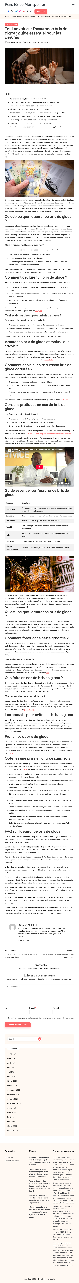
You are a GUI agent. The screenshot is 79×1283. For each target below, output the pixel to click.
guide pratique (29, 710)
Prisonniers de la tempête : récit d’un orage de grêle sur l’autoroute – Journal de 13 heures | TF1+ (39, 1161)
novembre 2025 (13, 1094)
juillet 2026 (11, 1058)
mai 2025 (11, 1121)
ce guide (38, 311)
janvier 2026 (12, 1085)
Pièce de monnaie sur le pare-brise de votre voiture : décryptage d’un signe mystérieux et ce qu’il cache (39, 1212)
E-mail (32, 1008)
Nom (7, 1008)
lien (47, 673)
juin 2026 (11, 1063)
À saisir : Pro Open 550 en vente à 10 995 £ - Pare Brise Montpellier (63, 1232)
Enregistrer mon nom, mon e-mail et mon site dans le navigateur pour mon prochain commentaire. (41, 1018)
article (10, 753)
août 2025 (11, 1108)
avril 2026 (11, 1072)
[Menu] (73, 4)
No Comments (45, 42)
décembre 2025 (13, 1090)
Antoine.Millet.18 (27, 925)
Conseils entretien (11, 24)
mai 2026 (11, 1067)
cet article (49, 360)
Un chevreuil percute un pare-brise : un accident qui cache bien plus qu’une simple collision (39, 1199)
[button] (40, 11)
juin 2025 (11, 1117)
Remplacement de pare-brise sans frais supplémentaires (50, 434)
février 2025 (12, 1126)
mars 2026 (11, 1076)
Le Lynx (65, 400)
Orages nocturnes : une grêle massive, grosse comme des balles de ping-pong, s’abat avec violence (62, 1175)
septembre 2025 (14, 1103)
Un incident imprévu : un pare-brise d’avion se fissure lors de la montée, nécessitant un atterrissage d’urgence (63, 1260)
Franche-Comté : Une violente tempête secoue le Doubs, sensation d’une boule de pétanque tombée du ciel (39, 1186)
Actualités (9, 1157)
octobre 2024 (12, 1130)
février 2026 (12, 1081)
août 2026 (11, 1054)
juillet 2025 (11, 1112)
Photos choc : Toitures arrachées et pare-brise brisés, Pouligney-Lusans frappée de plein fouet (38, 1173)
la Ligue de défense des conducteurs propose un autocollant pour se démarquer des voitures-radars (62, 1221)
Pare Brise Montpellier (25, 4)
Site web (56, 1008)
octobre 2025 (12, 1099)
